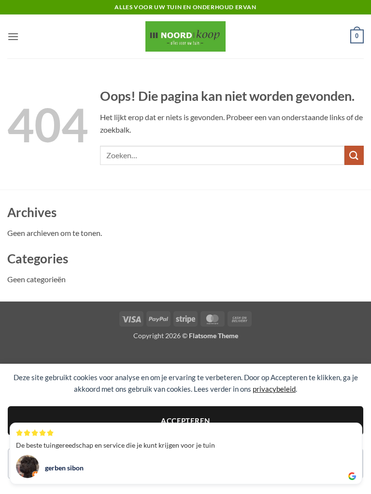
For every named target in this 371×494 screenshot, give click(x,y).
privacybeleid (274, 388)
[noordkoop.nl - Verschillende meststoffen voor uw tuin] (185, 36)
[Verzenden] (354, 155)
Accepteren (185, 420)
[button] (13, 36)
